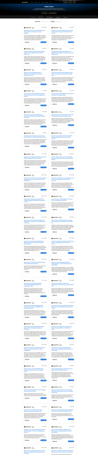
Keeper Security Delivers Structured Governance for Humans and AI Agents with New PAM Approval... (62, 179)
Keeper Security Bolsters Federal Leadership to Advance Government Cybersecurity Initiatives (62, 451)
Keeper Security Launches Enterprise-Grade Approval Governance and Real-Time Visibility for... (62, 221)
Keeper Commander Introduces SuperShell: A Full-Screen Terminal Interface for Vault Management (34, 349)
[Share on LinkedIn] (25, 42)
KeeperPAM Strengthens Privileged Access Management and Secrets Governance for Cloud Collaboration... (62, 53)
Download (42, 2)
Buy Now (74, 2)
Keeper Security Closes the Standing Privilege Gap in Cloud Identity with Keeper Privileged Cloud (62, 74)
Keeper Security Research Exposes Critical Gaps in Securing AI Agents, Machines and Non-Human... (62, 242)
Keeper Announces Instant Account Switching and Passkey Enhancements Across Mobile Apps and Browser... (62, 391)
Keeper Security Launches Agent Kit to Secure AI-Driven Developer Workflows (62, 199)
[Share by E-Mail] (28, 42)
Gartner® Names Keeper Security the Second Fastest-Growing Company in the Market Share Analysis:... (62, 158)
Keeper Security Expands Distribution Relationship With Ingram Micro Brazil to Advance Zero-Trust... (33, 74)
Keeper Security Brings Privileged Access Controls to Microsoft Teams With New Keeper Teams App (34, 116)
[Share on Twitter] (24, 42)
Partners (67, 0)
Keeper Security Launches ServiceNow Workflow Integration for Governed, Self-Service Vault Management (35, 179)
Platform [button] (32, 2)
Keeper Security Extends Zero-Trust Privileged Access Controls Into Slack (34, 390)
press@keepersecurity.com (60, 9)
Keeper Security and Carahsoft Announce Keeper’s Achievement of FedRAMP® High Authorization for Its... (33, 307)
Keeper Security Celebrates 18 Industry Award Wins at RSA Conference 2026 (34, 263)
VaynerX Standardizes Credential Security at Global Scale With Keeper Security (61, 369)
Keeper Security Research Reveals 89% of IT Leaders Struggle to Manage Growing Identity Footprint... (34, 200)
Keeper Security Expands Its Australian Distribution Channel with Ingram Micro (33, 410)
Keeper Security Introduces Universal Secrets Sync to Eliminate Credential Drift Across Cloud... (35, 136)
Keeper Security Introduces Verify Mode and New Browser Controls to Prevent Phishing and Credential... (34, 221)
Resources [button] (46, 2)
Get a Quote (65, 2)
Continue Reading (43, 42)
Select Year (37, 21)
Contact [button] (50, 2)
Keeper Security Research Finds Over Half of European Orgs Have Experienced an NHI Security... (61, 137)
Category (52, 21)
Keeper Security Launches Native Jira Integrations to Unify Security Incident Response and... (62, 285)
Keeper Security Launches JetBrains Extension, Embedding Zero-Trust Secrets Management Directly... (35, 431)
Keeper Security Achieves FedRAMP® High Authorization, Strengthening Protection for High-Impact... (61, 431)
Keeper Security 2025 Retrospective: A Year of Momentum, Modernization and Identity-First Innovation (34, 452)
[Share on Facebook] (27, 42)
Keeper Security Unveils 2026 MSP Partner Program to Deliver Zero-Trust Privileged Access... (34, 370)
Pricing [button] (39, 2)
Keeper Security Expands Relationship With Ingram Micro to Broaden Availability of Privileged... (34, 328)
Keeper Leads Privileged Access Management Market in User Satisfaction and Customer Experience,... (34, 53)
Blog (64, 0)
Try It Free (70, 2)
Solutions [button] (35, 2)
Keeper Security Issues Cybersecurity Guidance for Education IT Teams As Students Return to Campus (62, 32)
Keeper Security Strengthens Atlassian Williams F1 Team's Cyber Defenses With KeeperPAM (62, 410)
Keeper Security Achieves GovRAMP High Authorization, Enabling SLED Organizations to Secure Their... (62, 349)
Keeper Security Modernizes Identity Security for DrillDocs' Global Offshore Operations (35, 157)
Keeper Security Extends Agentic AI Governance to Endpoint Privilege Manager (62, 94)
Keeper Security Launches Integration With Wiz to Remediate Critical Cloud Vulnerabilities (62, 115)
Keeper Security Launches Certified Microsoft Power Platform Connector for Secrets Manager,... (34, 32)
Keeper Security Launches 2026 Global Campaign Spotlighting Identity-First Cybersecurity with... (33, 285)
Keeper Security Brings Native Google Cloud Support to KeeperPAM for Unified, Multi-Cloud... (61, 328)
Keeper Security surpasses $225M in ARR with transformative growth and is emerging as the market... (34, 95)
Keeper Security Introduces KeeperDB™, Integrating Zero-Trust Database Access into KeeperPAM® (61, 264)
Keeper (25, 2)
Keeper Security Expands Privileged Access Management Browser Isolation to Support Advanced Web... (34, 242)
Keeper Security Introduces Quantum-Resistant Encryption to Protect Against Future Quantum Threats (62, 307)
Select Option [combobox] (43, 21)
